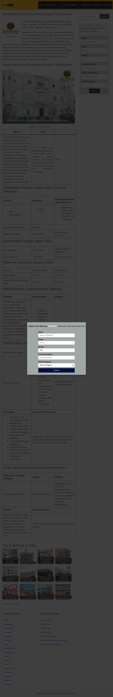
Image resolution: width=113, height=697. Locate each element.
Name (40, 332)
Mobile (41, 347)
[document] (56, 348)
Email (40, 340)
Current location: (45, 354)
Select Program (44, 362)
